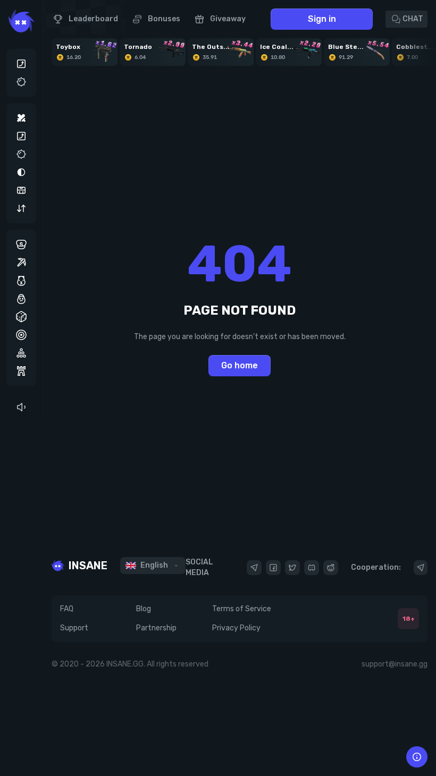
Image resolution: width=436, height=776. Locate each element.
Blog (143, 608)
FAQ (66, 608)
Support (74, 627)
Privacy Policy (236, 627)
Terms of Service (241, 608)
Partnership (156, 627)
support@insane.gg (394, 664)
